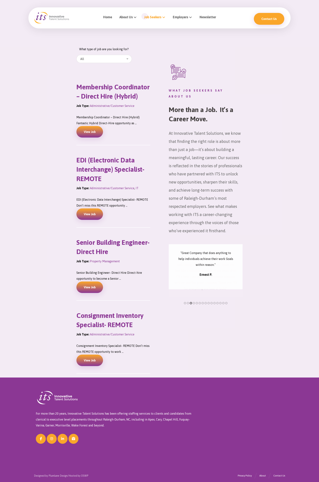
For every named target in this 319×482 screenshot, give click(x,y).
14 (223, 295)
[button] (41, 439)
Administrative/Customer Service (112, 105)
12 (217, 295)
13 (220, 295)
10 (211, 295)
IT (137, 188)
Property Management (105, 261)
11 (214, 295)
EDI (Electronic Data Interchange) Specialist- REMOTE (110, 169)
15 (226, 295)
